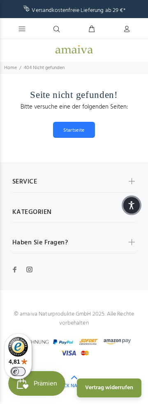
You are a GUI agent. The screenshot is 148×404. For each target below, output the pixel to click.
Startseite (74, 130)
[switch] (18, 371)
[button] (131, 205)
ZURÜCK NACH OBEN (74, 386)
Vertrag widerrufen (109, 387)
